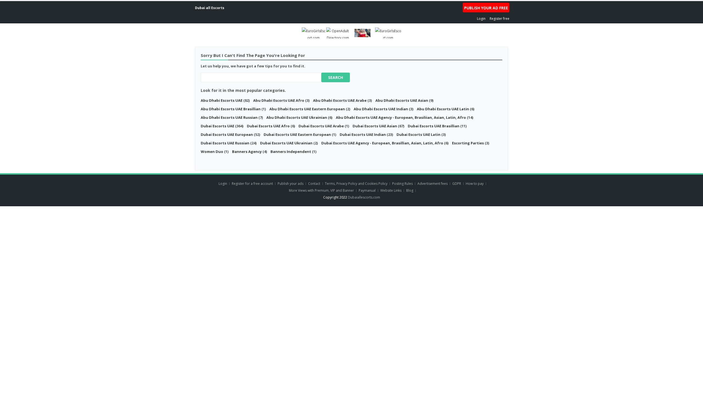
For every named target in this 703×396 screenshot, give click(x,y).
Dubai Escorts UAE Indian (363, 134)
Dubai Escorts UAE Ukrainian (286, 143)
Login (481, 18)
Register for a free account (253, 183)
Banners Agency (247, 151)
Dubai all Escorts (209, 8)
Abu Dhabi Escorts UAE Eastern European (307, 108)
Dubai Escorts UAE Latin (419, 134)
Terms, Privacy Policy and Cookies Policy (356, 183)
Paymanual (367, 190)
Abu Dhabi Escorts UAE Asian (402, 100)
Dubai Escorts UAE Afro (269, 125)
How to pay (475, 183)
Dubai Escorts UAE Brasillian (434, 125)
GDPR (456, 183)
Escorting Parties (468, 143)
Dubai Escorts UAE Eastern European (297, 134)
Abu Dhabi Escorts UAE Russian (229, 117)
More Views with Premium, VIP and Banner (321, 190)
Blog (409, 190)
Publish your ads (291, 183)
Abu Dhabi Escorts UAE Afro (279, 100)
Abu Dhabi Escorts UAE (221, 100)
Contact (314, 183)
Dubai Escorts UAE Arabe (322, 125)
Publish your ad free (486, 7)
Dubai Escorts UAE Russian (225, 143)
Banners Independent (290, 151)
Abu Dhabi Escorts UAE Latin (443, 108)
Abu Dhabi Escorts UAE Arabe (340, 100)
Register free (499, 18)
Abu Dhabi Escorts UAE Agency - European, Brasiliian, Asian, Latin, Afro (401, 117)
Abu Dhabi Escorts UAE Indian (381, 108)
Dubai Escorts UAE (217, 125)
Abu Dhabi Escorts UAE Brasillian (231, 108)
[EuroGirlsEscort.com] (313, 32)
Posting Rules (402, 183)
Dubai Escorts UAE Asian (375, 125)
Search (335, 77)
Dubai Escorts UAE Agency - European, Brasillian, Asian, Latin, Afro (382, 143)
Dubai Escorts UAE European (227, 134)
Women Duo (212, 151)
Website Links (390, 190)
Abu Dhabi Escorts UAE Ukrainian (296, 117)
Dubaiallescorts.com (364, 197)
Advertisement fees (432, 183)
